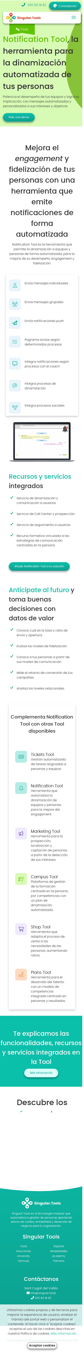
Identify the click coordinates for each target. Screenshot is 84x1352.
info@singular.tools (43, 1293)
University (23, 1256)
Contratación (68, 6)
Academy (58, 1256)
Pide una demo (19, 117)
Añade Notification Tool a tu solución (39, 566)
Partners (58, 1261)
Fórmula (23, 1261)
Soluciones (23, 1251)
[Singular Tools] (26, 17)
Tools (23, 1246)
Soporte (59, 1246)
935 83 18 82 (36, 5)
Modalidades (58, 1251)
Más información (41, 1073)
